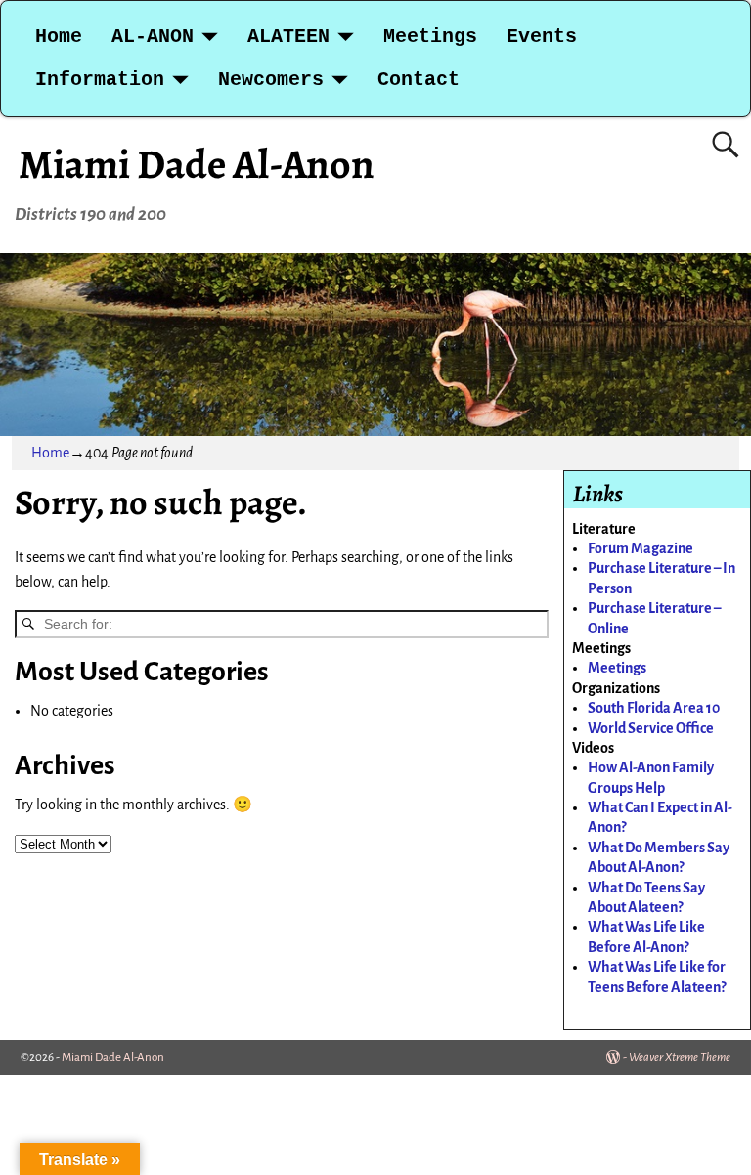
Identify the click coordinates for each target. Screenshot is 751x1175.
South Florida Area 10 (654, 708)
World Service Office (651, 728)
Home (58, 36)
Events (542, 36)
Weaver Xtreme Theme (679, 1057)
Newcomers (271, 79)
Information (99, 79)
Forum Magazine (640, 548)
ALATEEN (288, 36)
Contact (418, 79)
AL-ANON (152, 36)
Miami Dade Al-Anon (197, 164)
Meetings (430, 36)
